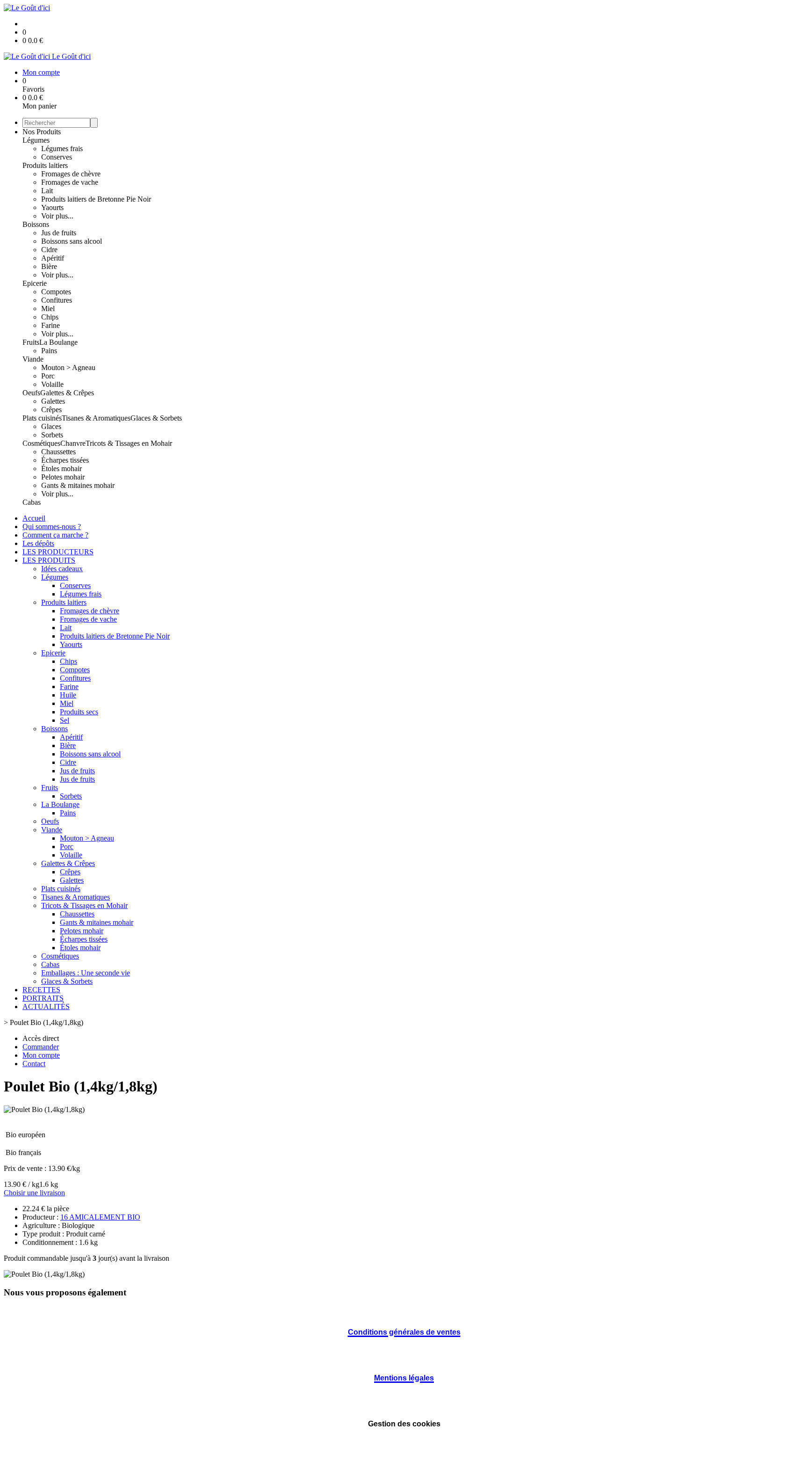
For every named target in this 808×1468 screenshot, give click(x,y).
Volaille (52, 384)
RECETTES (41, 990)
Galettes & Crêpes (67, 393)
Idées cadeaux (62, 569)
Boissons (35, 224)
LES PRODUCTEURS (58, 552)
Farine (50, 325)
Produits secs (79, 712)
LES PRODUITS (48, 560)
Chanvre (73, 443)
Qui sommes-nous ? (51, 527)
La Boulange (58, 342)
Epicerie (34, 283)
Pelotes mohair (63, 477)
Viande (32, 359)
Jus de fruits (58, 233)
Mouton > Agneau (68, 367)
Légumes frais (62, 149)
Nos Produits (41, 132)
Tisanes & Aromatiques (96, 418)
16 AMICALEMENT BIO (100, 1217)
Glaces (51, 426)
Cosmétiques (41, 443)
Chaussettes (58, 452)
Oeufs (31, 393)
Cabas (31, 502)
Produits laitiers (45, 165)
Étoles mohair (61, 468)
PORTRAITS (43, 998)
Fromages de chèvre (71, 174)
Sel (64, 720)
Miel (48, 308)
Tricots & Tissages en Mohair (129, 443)
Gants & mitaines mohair (78, 485)
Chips (49, 317)
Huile (68, 695)
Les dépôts (38, 543)
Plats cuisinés (42, 418)
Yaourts (52, 207)
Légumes (36, 140)
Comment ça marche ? (55, 535)
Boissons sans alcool (71, 241)
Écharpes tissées (65, 460)
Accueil (33, 518)
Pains (49, 351)
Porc (48, 376)
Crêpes (51, 410)
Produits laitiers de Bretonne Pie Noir (96, 199)
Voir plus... (57, 216)
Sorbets (52, 435)
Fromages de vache (69, 182)
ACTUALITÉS (46, 1006)
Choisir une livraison (34, 1193)
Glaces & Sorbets (156, 418)
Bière (49, 266)
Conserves (56, 157)
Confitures (56, 300)
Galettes (53, 401)
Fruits (30, 342)
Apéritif (52, 258)
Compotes (56, 292)
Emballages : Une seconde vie (85, 973)
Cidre (49, 250)
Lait (47, 191)
